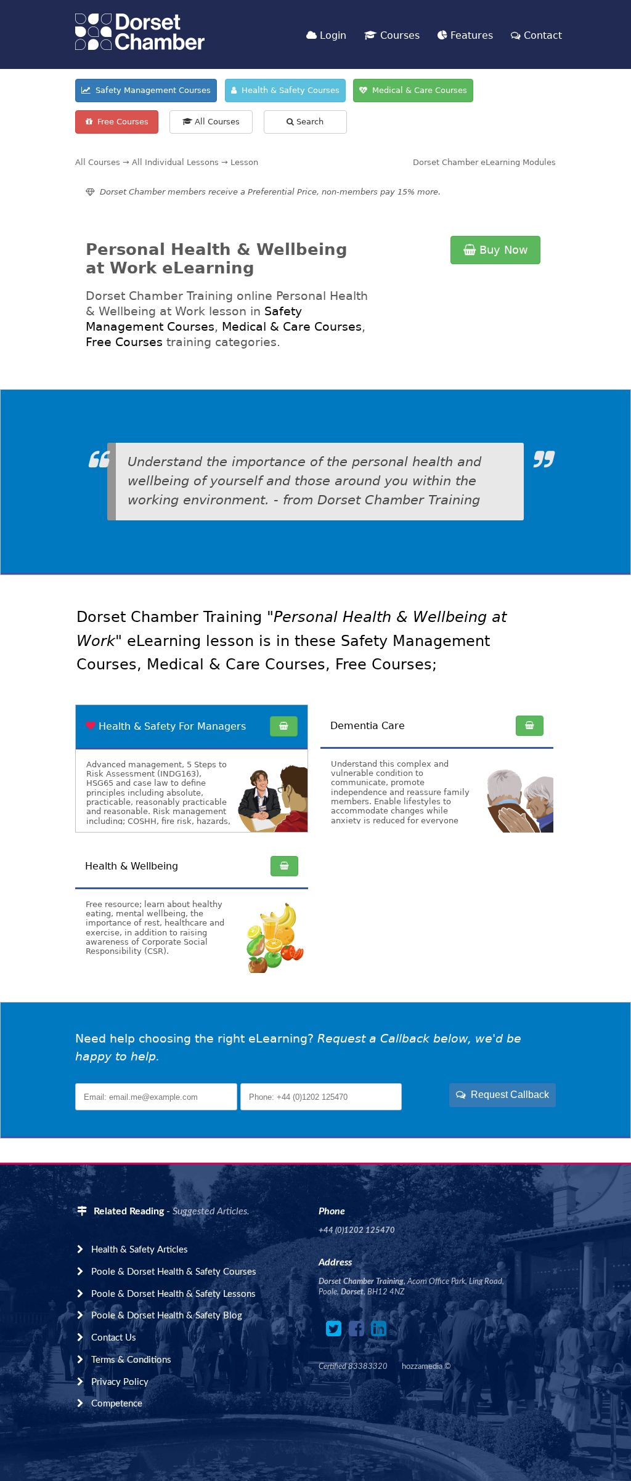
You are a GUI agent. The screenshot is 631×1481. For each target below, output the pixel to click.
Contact (541, 35)
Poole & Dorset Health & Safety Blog (166, 1315)
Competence (116, 1403)
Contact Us (113, 1337)
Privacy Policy (120, 1382)
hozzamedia (422, 1366)
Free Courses (120, 121)
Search (309, 121)
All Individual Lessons (175, 162)
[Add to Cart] (284, 726)
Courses (398, 35)
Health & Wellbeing (131, 866)
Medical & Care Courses (417, 90)
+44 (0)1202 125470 (357, 1230)
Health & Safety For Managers (172, 726)
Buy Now (502, 249)
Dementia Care (367, 726)
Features (470, 35)
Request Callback (507, 1094)
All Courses (216, 121)
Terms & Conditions (131, 1360)
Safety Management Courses (151, 90)
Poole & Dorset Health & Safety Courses (173, 1272)
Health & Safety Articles (139, 1249)
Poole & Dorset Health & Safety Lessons (173, 1294)
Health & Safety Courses (288, 90)
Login (331, 35)
